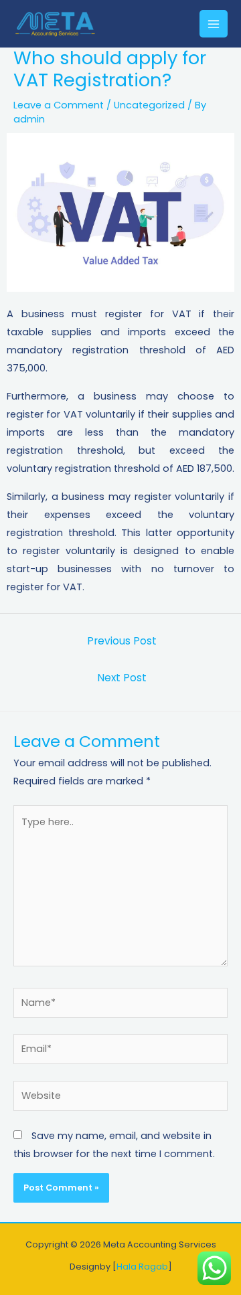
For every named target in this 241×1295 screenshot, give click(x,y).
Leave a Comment (58, 105)
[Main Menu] (213, 24)
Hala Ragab (142, 1266)
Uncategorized (149, 105)
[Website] (120, 1098)
